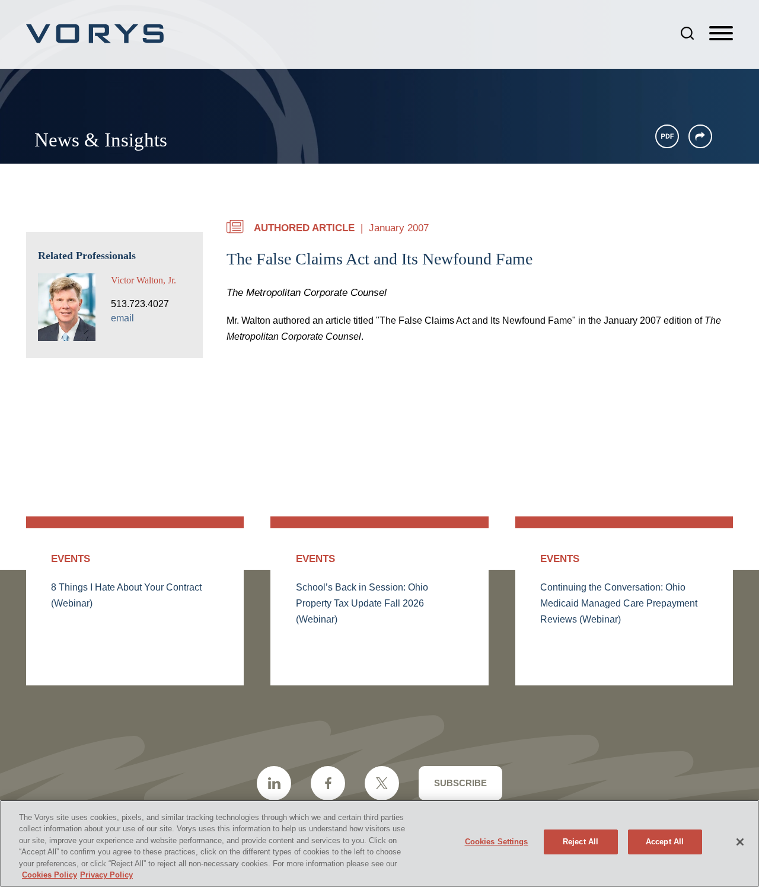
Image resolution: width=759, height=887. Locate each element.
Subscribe (460, 783)
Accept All (665, 841)
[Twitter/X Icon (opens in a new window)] (382, 783)
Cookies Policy (49, 874)
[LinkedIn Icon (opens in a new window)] (274, 783)
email (122, 318)
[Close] (740, 842)
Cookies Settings (496, 841)
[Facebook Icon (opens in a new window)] (328, 783)
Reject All (580, 841)
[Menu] (721, 34)
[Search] (687, 33)
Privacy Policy (106, 874)
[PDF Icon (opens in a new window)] (667, 136)
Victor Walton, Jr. (143, 280)
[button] (700, 136)
